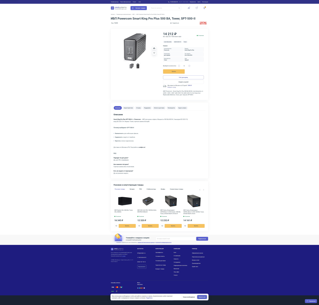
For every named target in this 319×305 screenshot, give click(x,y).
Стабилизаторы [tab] (151, 189)
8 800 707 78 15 (141, 262)
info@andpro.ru (141, 253)
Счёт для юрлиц (183, 77)
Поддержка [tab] (147, 108)
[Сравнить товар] (154, 48)
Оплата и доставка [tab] (159, 108)
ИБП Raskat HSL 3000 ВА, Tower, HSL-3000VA (123, 211)
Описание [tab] (117, 108)
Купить (174, 71)
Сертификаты (159, 252)
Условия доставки (161, 260)
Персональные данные (198, 257)
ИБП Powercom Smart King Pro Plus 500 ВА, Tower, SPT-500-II (150, 14)
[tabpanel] (159, 144)
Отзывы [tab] (138, 108)
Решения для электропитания (124, 14)
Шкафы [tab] (163, 189)
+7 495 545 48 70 (174, 1)
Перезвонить (141, 266)
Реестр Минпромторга (125, 1)
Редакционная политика (180, 265)
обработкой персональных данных (146, 242)
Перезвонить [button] (193, 1)
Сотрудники (177, 262)
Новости (176, 259)
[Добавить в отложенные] (154, 53)
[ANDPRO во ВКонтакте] (137, 288)
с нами (123, 256)
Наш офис (176, 272)
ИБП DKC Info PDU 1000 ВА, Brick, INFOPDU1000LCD (147, 211)
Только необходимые (189, 297)
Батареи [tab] (132, 189)
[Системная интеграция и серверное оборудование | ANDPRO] (119, 8)
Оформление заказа (197, 253)
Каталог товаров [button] (140, 8)
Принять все (202, 297)
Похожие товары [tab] (120, 189)
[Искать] (179, 8)
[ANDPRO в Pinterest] (142, 288)
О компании (177, 255)
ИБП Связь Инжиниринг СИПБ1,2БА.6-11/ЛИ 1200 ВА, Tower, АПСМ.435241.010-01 (193, 211)
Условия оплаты (160, 256)
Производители (196, 263)
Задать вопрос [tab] (182, 108)
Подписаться (202, 238)
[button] (189, 8)
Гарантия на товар (161, 265)
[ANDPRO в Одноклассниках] (141, 288)
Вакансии (176, 268)
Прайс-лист (195, 266)
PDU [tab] (140, 189)
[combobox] (165, 8)
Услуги (134, 1)
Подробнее (149, 298)
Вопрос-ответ (195, 260)
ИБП (134, 14)
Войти (199, 1)
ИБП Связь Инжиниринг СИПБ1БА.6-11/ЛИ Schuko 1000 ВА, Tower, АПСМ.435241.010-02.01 (170, 211)
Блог (140, 1)
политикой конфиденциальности (163, 242)
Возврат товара (160, 269)
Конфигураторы (115, 1)
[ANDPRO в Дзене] (144, 288)
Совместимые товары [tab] (176, 189)
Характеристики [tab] (128, 108)
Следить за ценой (183, 82)
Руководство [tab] (171, 108)
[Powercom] (203, 23)
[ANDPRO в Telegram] (139, 288)
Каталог (113, 14)
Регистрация (205, 1)
